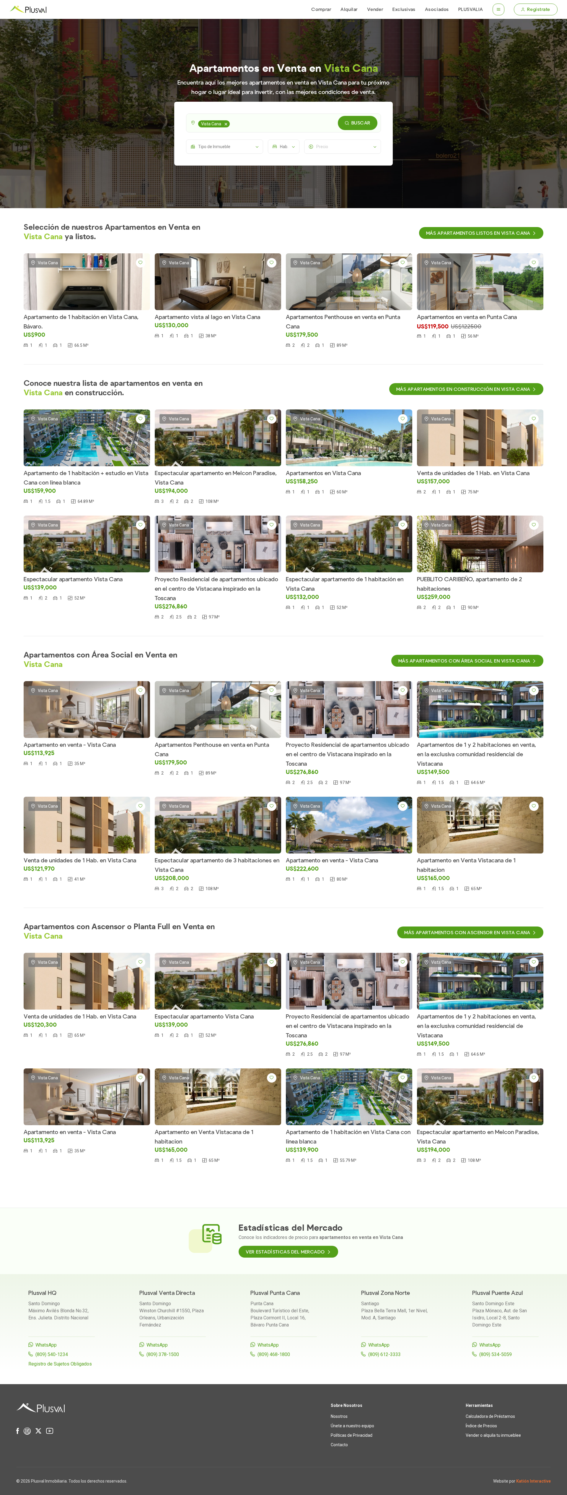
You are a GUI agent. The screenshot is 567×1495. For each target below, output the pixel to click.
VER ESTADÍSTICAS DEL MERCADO (285, 1252)
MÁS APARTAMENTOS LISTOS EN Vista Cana (478, 233)
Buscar (360, 123)
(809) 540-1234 (51, 1354)
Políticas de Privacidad (351, 1435)
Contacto (339, 1444)
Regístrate (538, 9)
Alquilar (348, 9)
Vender (375, 9)
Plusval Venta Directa (167, 1293)
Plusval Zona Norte (385, 1293)
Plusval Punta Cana (275, 1293)
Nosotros (339, 1416)
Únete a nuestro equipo (352, 1425)
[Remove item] (226, 124)
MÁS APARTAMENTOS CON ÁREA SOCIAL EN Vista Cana (464, 661)
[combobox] (283, 123)
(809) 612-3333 (384, 1354)
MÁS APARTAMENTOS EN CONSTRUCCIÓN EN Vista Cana (463, 389)
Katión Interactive (533, 1481)
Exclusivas (404, 9)
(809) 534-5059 (495, 1354)
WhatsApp (46, 1345)
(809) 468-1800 (274, 1354)
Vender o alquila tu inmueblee (493, 1435)
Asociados (437, 9)
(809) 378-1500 (162, 1354)
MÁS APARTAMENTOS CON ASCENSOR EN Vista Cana (467, 932)
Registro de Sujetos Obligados (60, 1364)
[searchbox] (232, 123)
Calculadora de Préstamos (490, 1416)
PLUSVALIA (470, 9)
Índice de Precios (481, 1425)
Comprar (321, 9)
